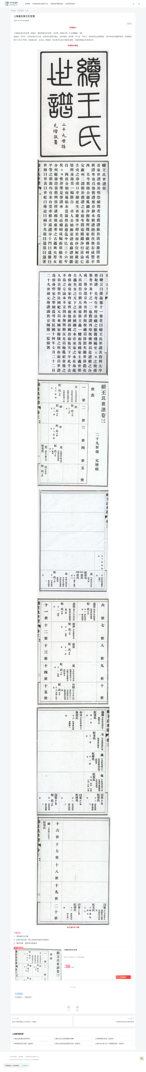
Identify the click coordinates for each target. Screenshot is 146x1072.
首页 (14, 10)
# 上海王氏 (18, 997)
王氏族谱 (21, 10)
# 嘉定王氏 (28, 997)
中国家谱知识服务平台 (40, 3)
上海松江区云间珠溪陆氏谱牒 (64, 1038)
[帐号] (133, 3)
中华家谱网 (13, 1057)
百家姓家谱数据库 (56, 3)
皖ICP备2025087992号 (16, 1059)
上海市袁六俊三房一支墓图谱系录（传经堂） (110, 1043)
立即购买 (123, 977)
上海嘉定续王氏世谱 (24, 16)
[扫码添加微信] (142, 1058)
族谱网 (27, 3)
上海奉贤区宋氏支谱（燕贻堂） (23, 1043)
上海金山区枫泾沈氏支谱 (21, 1038)
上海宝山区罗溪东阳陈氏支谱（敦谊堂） (67, 1043)
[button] (139, 3)
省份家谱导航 (70, 3)
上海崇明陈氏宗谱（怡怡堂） (104, 1038)
